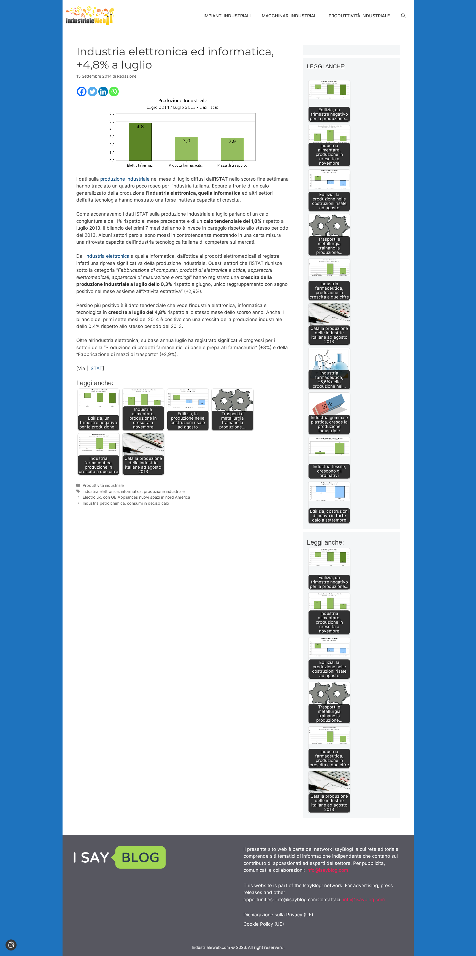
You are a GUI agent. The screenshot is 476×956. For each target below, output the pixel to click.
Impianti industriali (227, 15)
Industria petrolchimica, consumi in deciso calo (126, 503)
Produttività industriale (359, 15)
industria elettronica (107, 256)
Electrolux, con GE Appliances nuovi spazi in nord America (136, 497)
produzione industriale (125, 179)
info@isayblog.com (327, 870)
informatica (131, 491)
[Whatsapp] (114, 91)
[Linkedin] (103, 91)
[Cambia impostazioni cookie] (11, 944)
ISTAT (96, 368)
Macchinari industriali (290, 15)
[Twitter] (92, 91)
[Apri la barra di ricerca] (403, 16)
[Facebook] (81, 91)
